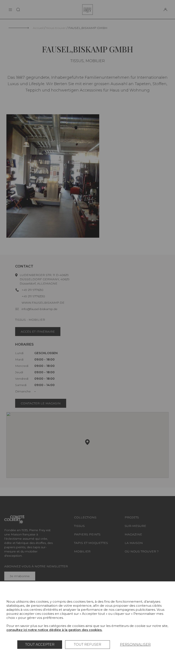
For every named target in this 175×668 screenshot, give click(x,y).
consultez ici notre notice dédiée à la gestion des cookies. (54, 630)
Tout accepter (39, 644)
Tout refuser (87, 644)
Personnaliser (135, 644)
